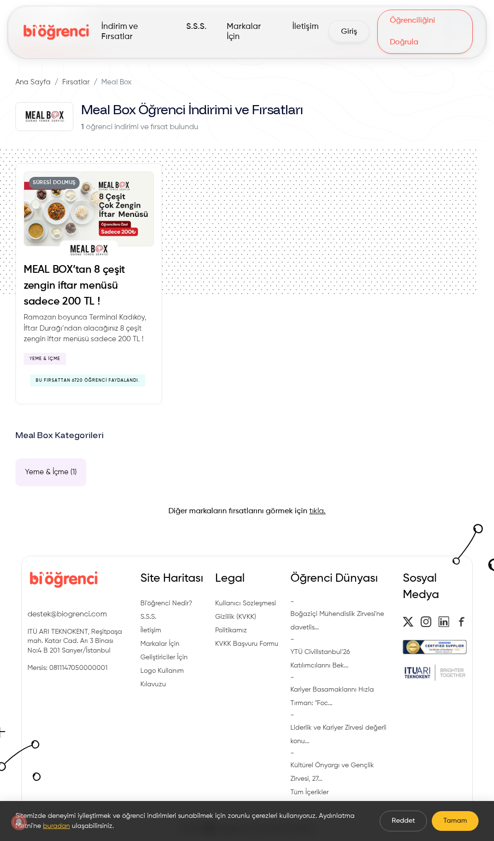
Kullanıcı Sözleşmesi (245, 603)
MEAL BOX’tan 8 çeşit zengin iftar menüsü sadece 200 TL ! (74, 286)
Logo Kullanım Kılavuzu (162, 677)
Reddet (403, 820)
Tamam (455, 820)
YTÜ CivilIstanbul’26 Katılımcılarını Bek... (320, 659)
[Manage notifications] (19, 822)
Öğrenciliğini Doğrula (412, 31)
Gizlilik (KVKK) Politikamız (235, 624)
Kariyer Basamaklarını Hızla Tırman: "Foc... (332, 696)
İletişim (150, 630)
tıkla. (317, 511)
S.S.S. (148, 617)
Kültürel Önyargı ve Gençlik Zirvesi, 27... (332, 772)
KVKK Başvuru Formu (246, 644)
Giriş (349, 32)
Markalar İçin (159, 644)
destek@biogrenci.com (67, 614)
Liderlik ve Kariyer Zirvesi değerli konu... (338, 734)
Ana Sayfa (33, 82)
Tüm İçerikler (309, 792)
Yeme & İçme (44, 359)
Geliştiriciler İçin (164, 657)
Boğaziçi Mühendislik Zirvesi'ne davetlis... (337, 621)
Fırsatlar (76, 82)
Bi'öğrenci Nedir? (166, 603)
